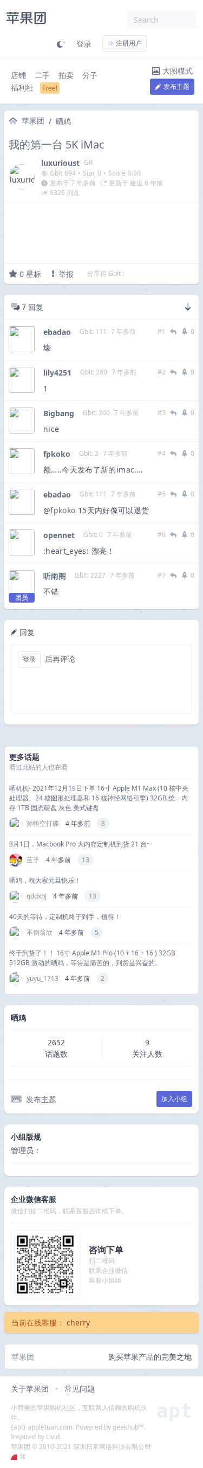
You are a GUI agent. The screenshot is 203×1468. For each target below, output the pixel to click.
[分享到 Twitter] (133, 274)
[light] (61, 43)
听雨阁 (54, 576)
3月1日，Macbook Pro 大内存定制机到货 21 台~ (79, 844)
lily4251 (57, 372)
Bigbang (58, 413)
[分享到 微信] (161, 274)
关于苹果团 (30, 1388)
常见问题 (79, 1388)
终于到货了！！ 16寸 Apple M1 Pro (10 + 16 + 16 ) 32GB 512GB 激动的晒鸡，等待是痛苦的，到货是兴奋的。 (92, 957)
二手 (42, 75)
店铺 (18, 75)
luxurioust (60, 163)
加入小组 (174, 1098)
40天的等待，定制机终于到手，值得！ (65, 916)
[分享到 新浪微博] (175, 274)
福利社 (22, 87)
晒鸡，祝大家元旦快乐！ (45, 880)
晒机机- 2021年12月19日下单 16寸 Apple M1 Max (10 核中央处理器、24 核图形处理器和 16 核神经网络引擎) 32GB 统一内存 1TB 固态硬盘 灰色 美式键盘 (98, 798)
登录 (83, 43)
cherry (78, 1322)
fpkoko (56, 454)
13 (85, 859)
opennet (59, 535)
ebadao (57, 332)
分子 (89, 75)
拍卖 (66, 75)
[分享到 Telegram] (147, 274)
